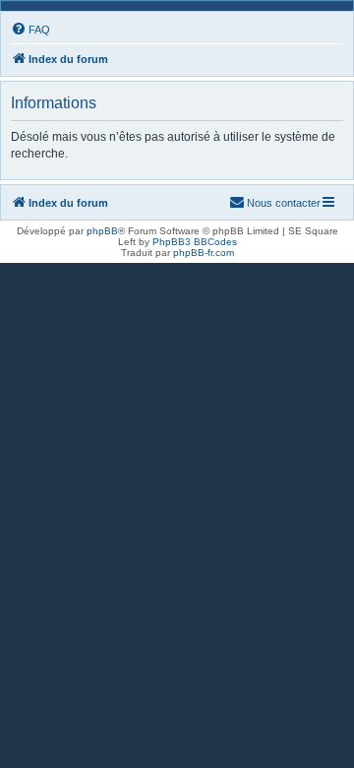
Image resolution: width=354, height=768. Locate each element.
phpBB (102, 230)
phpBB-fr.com (203, 252)
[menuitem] (30, 29)
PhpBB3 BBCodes (194, 241)
